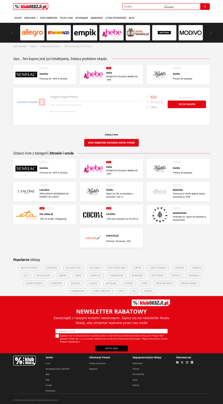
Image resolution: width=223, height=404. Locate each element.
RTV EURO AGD (138, 374)
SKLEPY (18, 17)
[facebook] (177, 362)
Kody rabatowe (19, 46)
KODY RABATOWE (48, 17)
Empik (135, 380)
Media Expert (138, 363)
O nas (48, 363)
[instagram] (187, 362)
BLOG (131, 17)
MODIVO (136, 385)
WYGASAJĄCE (81, 17)
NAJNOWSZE (97, 17)
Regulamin (93, 369)
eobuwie (136, 369)
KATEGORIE (30, 17)
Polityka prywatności (97, 363)
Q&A (47, 374)
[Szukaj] (205, 6)
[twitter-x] (182, 362)
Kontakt (49, 385)
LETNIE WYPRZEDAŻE (115, 17)
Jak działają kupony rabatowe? (57, 369)
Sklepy (33, 46)
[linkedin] (192, 362)
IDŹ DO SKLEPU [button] (187, 104)
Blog (47, 380)
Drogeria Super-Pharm (50, 46)
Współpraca (50, 391)
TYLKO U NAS (66, 17)
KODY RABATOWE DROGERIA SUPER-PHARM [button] (111, 142)
